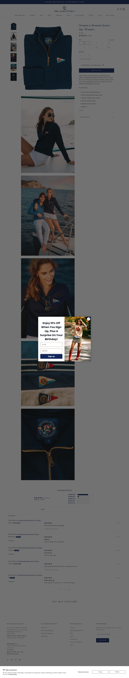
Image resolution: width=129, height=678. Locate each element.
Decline (117, 672)
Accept (100, 672)
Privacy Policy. (13, 674)
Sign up (51, 356)
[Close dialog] (88, 318)
